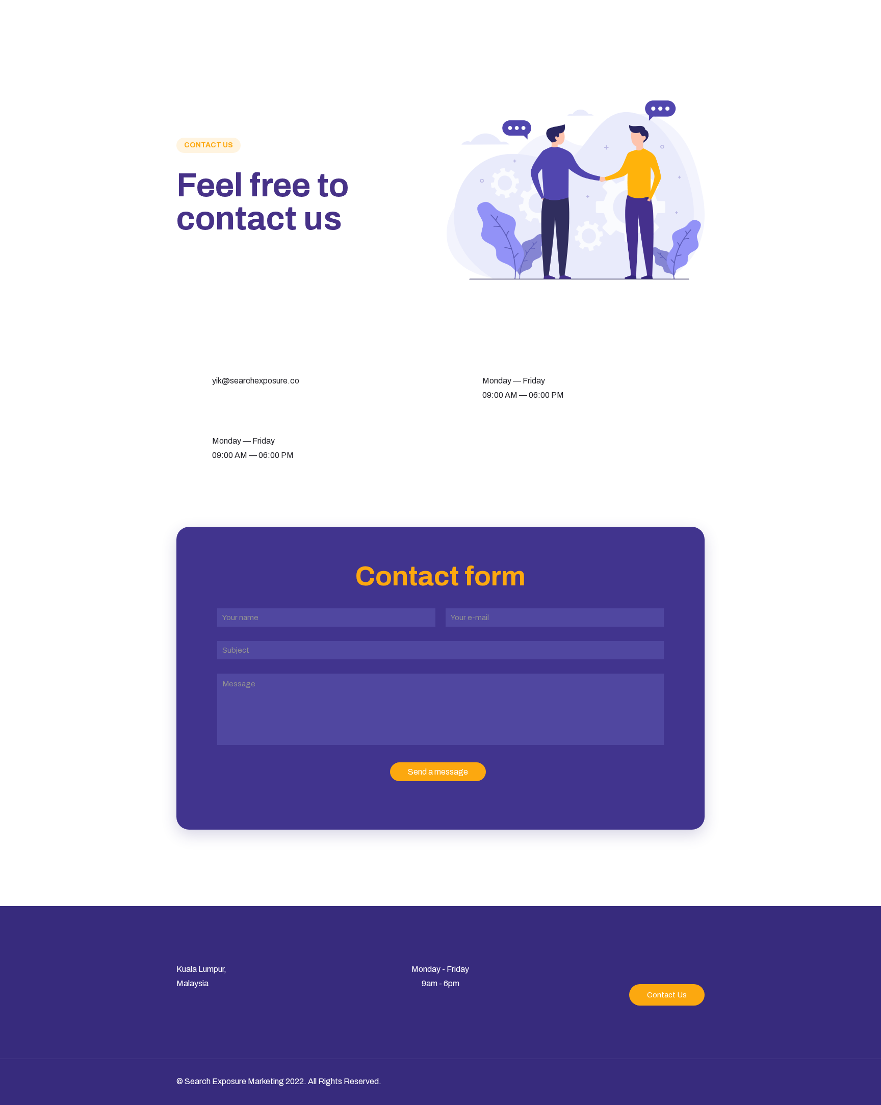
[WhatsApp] (624, 1081)
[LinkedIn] (638, 1081)
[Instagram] (652, 1081)
